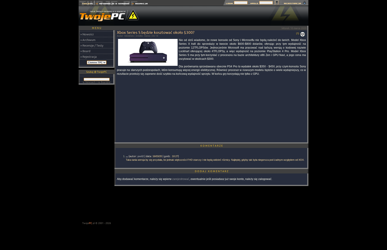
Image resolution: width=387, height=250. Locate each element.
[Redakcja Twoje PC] (140, 4)
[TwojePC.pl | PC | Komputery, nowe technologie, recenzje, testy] (87, 4)
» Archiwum (87, 39)
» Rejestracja (88, 56)
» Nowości (87, 34)
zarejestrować (180, 179)
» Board (85, 51)
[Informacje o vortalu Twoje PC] (113, 4)
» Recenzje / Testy (91, 45)
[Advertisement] (226, 16)
